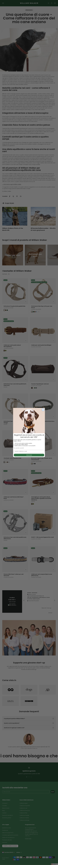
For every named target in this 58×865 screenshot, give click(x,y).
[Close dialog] (43, 409)
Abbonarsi (29, 455)
